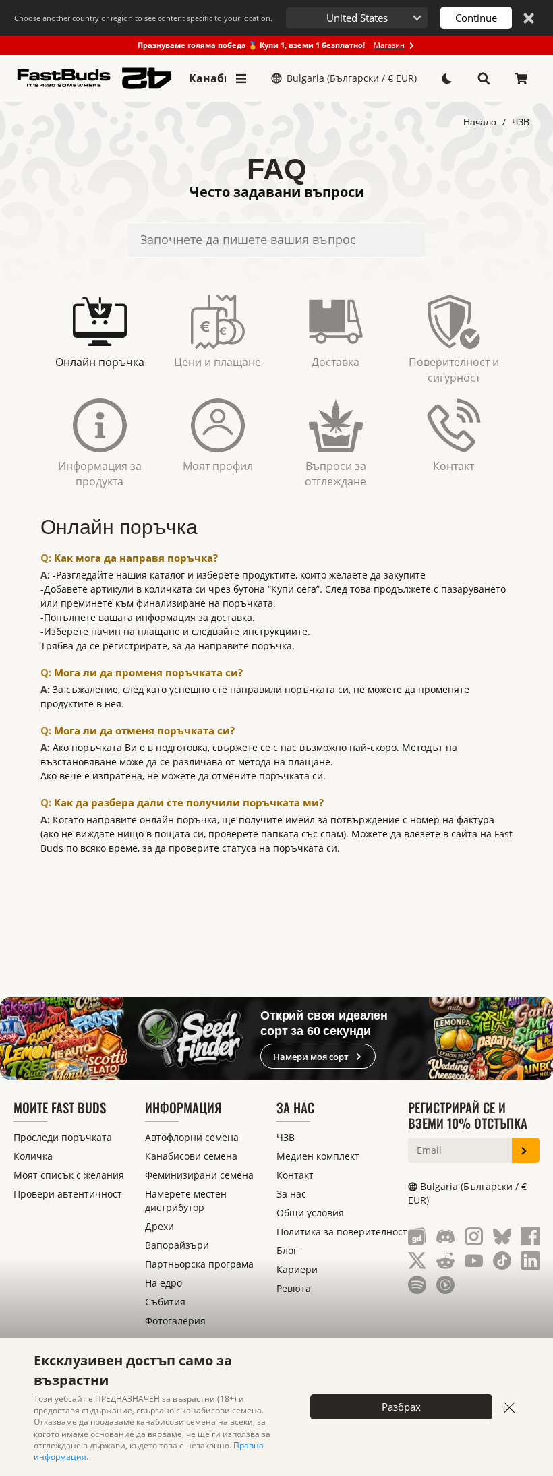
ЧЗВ (520, 122)
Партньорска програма (199, 1264)
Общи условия (310, 1212)
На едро (163, 1282)
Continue (476, 17)
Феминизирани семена (199, 1175)
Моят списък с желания (68, 1175)
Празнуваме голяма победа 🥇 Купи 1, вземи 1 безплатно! (271, 45)
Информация (183, 1107)
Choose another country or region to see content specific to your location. (143, 18)
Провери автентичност (67, 1193)
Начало (479, 122)
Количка (33, 1156)
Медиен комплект (317, 1156)
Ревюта (293, 1288)
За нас (295, 1107)
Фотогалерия (175, 1320)
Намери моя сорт (311, 1057)
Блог (286, 1250)
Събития (165, 1301)
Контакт (295, 1175)
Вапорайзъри (177, 1245)
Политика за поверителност (341, 1231)
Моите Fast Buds (59, 1107)
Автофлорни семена (192, 1137)
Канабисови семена (207, 78)
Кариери (297, 1269)
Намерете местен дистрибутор (186, 1200)
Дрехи (159, 1226)
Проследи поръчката (62, 1137)
